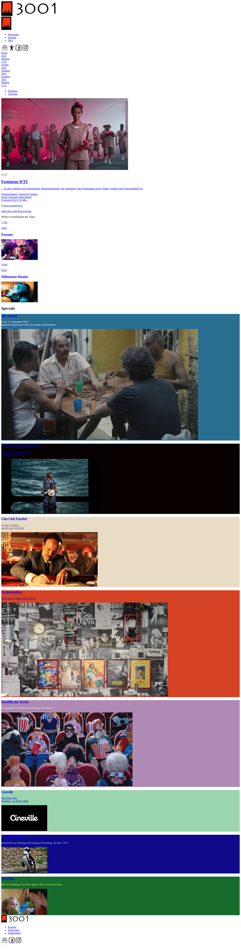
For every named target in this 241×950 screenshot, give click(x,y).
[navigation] (4, 947)
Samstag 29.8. (5, 72)
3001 (10, 40)
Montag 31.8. (5, 84)
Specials (12, 37)
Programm (13, 34)
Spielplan (13, 91)
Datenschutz (14, 933)
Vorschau (13, 94)
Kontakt (12, 927)
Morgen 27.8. (5, 60)
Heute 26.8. (4, 54)
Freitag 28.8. (5, 66)
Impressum (13, 930)
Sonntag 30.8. (5, 78)
